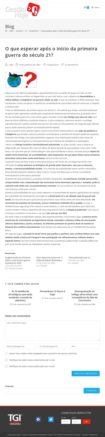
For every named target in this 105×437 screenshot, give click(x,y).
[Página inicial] (6, 31)
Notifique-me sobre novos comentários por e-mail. (32, 360)
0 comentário (71, 64)
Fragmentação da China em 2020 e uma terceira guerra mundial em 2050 (17, 260)
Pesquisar (9, 386)
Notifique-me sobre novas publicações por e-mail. (32, 366)
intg (11, 64)
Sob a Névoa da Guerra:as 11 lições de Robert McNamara (49, 259)
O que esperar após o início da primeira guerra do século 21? (65, 31)
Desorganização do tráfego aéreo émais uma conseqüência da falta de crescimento (85, 296)
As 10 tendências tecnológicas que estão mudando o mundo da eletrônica (20, 296)
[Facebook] (38, 419)
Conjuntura (53, 64)
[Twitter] (51, 419)
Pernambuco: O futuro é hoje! (52, 293)
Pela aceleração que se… (79, 257)
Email (74, 418)
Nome (63, 418)
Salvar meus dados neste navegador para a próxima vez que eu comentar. (43, 353)
